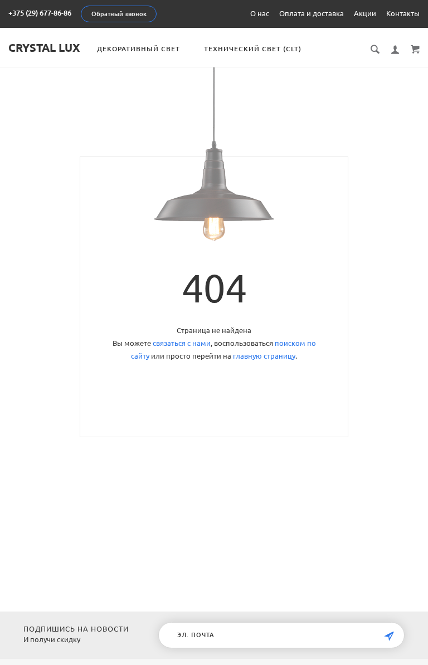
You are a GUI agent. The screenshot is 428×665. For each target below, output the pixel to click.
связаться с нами (182, 343)
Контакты (403, 13)
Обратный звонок (119, 14)
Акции (365, 13)
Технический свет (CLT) (252, 48)
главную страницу (264, 356)
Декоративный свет (138, 48)
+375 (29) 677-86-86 (39, 13)
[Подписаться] (389, 636)
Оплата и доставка (311, 13)
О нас (259, 13)
